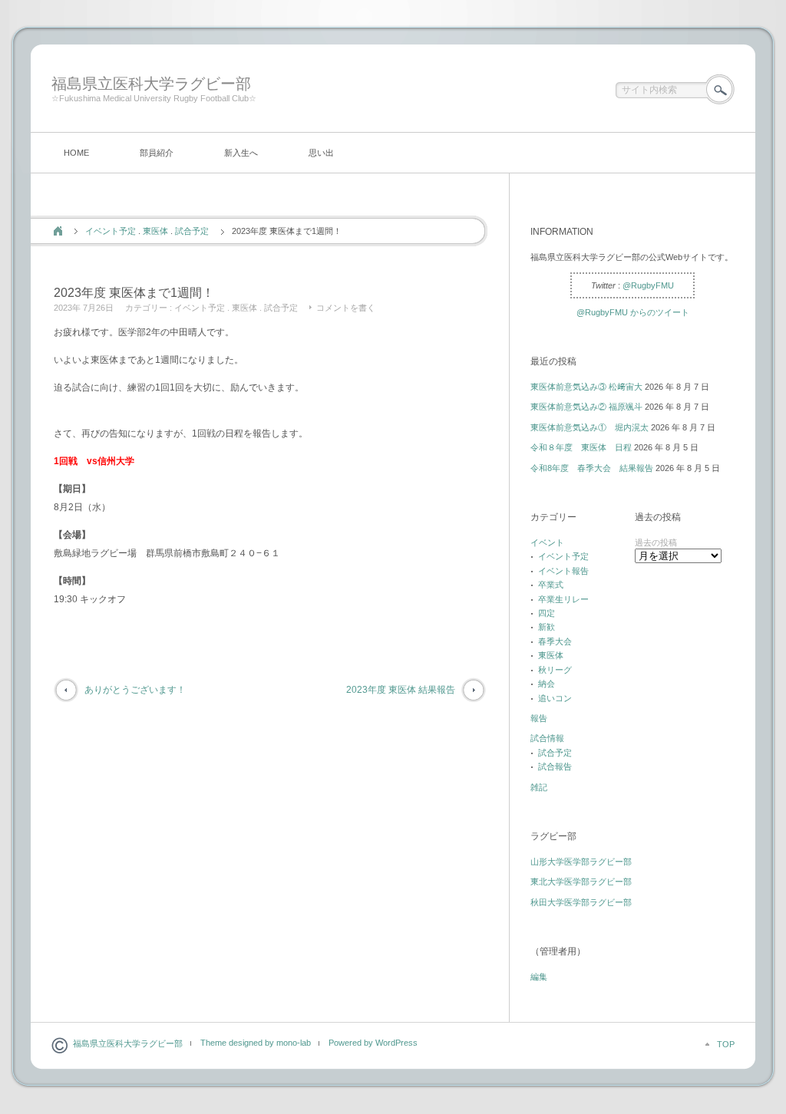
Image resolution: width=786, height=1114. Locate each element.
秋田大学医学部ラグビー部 (581, 902)
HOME (76, 152)
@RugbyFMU (648, 285)
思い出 (321, 152)
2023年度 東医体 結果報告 (400, 689)
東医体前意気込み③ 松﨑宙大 (586, 386)
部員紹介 (156, 152)
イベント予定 (110, 231)
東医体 (155, 231)
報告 (538, 718)
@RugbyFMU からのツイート (632, 312)
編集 (538, 976)
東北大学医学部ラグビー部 (581, 881)
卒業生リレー (563, 599)
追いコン (555, 698)
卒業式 (550, 584)
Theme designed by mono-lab (255, 1042)
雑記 (538, 787)
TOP (726, 1044)
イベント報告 (563, 570)
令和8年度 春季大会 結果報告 (591, 468)
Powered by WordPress (373, 1042)
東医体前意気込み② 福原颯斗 (586, 406)
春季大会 (555, 641)
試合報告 (555, 766)
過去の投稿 (656, 542)
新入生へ (241, 152)
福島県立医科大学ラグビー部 (151, 83)
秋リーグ (555, 669)
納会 (546, 683)
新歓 (546, 626)
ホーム (58, 231)
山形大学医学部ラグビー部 (581, 861)
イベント (547, 542)
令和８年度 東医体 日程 (581, 447)
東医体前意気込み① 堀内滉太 (589, 427)
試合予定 (192, 231)
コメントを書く (345, 307)
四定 (546, 613)
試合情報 (547, 738)
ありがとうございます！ (135, 689)
